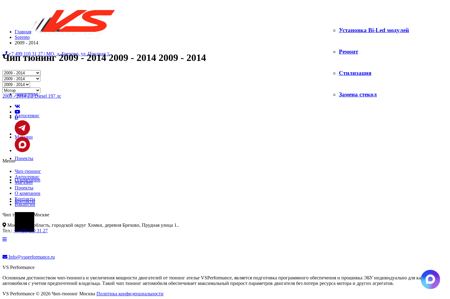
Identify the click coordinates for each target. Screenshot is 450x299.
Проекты (24, 158)
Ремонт (348, 51)
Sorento (22, 37)
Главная (23, 31)
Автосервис (27, 115)
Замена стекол (358, 94)
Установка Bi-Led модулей (374, 30)
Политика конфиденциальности (129, 293)
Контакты (25, 198)
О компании (27, 193)
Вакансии (25, 204)
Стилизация (355, 73)
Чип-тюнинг (28, 171)
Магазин (24, 182)
